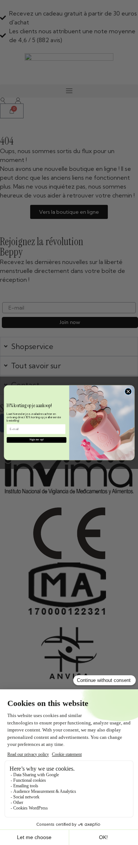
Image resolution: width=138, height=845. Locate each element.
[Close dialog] (128, 391)
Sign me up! (36, 439)
